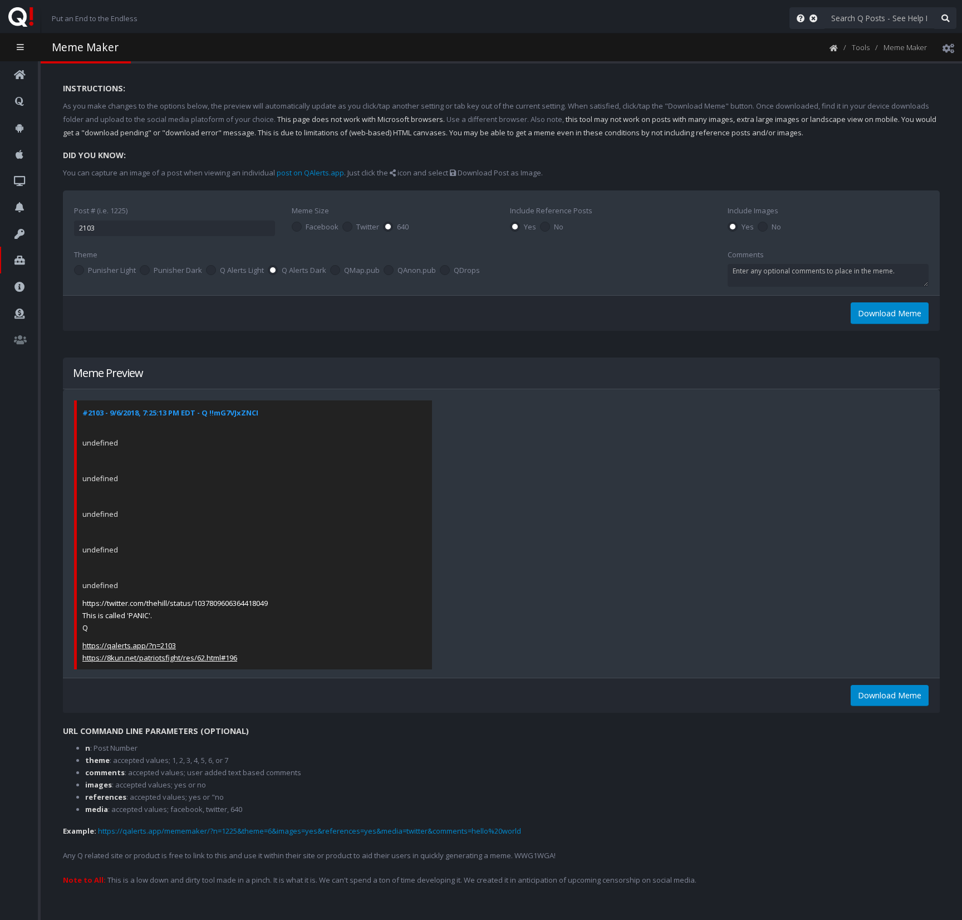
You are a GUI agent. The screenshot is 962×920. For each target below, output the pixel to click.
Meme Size (310, 210)
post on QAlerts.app (310, 173)
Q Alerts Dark (304, 270)
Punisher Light (112, 270)
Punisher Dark (178, 270)
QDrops (467, 270)
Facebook (322, 227)
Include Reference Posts (551, 210)
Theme (85, 254)
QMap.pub (362, 270)
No (558, 227)
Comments (746, 254)
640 (403, 227)
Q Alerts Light (242, 270)
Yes (530, 227)
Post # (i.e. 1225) (100, 210)
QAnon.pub (416, 270)
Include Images (753, 210)
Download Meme (889, 313)
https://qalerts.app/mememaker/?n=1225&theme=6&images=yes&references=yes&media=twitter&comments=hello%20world (309, 831)
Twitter (367, 227)
